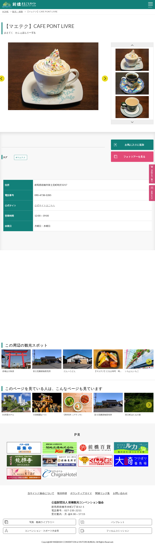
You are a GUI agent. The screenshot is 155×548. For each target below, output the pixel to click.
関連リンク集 (102, 493)
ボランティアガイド (81, 493)
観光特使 (62, 493)
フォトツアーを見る (134, 156)
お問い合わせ (120, 493)
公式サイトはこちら (45, 205)
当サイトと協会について (41, 493)
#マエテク (20, 157)
